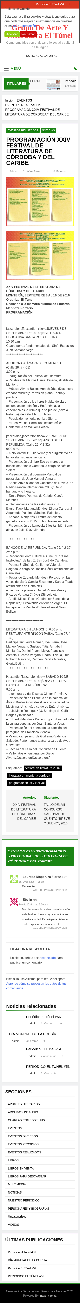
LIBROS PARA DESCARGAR (27, 1176)
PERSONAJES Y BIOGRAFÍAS (28, 1208)
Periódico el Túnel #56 (43, 1017)
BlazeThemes (47, 1295)
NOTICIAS (48, 130)
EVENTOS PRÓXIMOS (23, 1144)
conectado (48, 957)
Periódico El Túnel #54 (43, 1049)
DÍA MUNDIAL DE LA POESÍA (32, 1034)
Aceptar (12, 34)
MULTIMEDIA (17, 1184)
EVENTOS (15, 1128)
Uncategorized (17, 1216)
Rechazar (28, 34)
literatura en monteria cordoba (29, 775)
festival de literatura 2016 (42, 768)
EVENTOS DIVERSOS (23, 1136)
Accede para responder (50, 890)
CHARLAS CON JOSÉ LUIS (26, 1120)
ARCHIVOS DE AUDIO (23, 1112)
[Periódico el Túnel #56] (50, 86)
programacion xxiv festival (27, 783)
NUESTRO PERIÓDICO (24, 1200)
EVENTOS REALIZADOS (23, 130)
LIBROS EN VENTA (21, 1168)
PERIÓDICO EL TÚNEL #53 (48, 1067)
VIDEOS (13, 1224)
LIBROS (13, 1160)
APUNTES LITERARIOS (24, 1104)
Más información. (25, 26)
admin (13, 171)
